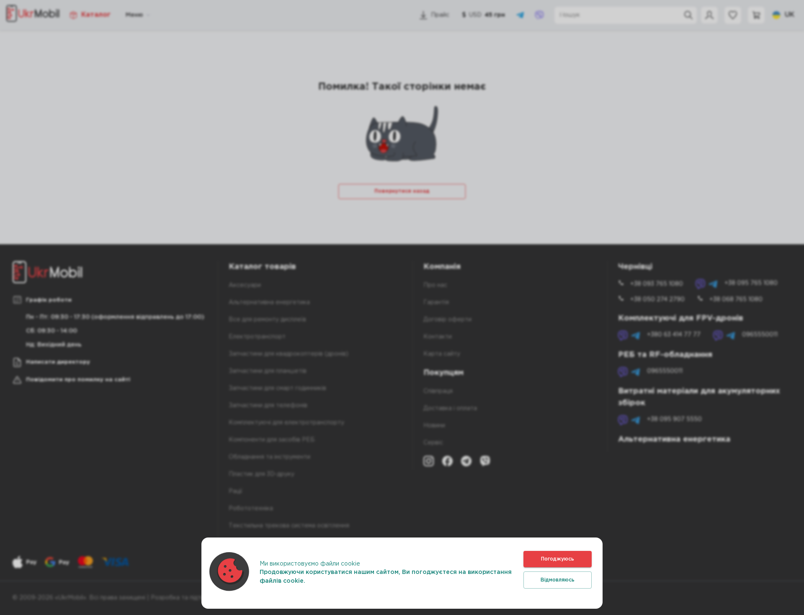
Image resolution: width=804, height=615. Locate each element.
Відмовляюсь (558, 580)
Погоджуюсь (557, 559)
